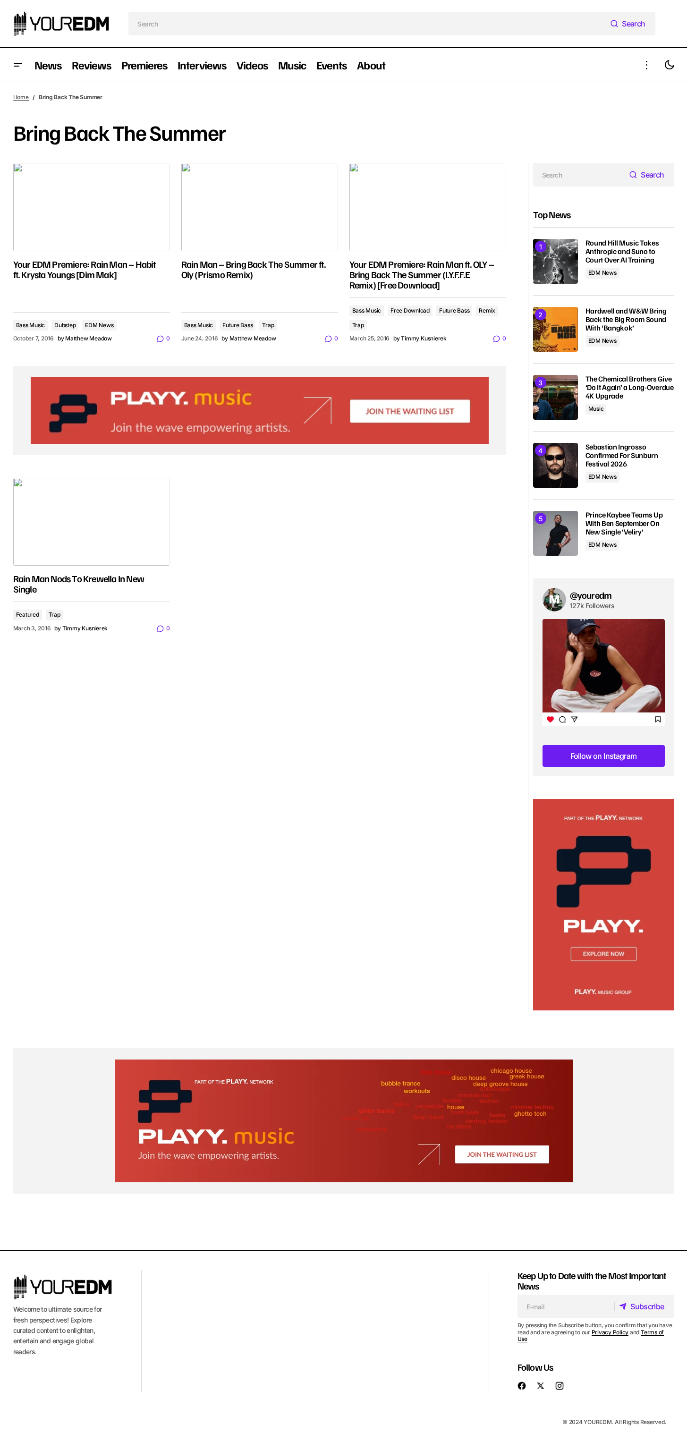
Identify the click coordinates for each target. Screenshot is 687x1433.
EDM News (99, 325)
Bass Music (30, 325)
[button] (18, 65)
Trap (268, 325)
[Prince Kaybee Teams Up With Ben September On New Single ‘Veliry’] (555, 533)
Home (21, 97)
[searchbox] (367, 23)
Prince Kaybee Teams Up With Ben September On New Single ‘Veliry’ (624, 523)
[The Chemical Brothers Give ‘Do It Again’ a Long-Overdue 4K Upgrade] (555, 397)
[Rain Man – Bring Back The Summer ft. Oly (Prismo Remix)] (259, 207)
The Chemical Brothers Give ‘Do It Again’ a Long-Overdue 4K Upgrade (629, 387)
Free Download (410, 310)
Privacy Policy (610, 1332)
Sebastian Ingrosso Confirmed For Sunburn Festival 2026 (621, 455)
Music (596, 408)
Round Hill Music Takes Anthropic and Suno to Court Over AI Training (622, 251)
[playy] (260, 410)
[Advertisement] (603, 905)
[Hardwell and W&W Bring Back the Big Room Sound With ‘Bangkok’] (555, 329)
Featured (27, 614)
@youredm (591, 595)
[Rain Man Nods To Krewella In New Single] (91, 522)
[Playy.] (344, 1121)
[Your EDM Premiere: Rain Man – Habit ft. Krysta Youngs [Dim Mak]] (91, 207)
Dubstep (65, 325)
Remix (487, 310)
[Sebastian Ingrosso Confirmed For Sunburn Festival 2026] (555, 465)
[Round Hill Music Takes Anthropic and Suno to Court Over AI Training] (555, 261)
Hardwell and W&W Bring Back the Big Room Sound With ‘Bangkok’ (626, 319)
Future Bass (237, 325)
